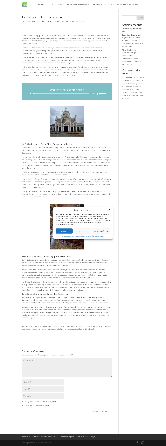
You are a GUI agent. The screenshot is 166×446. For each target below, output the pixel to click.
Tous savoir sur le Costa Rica (103, 5)
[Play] (30, 93)
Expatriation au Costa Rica (78, 5)
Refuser (82, 231)
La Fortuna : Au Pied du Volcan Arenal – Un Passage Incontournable (132, 61)
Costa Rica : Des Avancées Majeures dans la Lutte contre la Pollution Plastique (133, 37)
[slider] (102, 93)
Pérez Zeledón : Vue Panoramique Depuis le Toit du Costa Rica (132, 52)
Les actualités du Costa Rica (128, 5)
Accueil (41, 5)
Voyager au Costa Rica (55, 5)
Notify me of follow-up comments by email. (41, 401)
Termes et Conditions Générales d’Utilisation (89, 236)
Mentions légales (67, 437)
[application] (67, 93)
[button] (109, 210)
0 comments (80, 21)
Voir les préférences (101, 231)
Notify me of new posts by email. (37, 406)
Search (140, 18)
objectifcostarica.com (32, 21)
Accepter (64, 231)
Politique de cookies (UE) (86, 437)
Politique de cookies (67, 236)
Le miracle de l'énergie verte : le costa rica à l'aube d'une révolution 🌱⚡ (132, 87)
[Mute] (97, 94)
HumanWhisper (127, 77)
